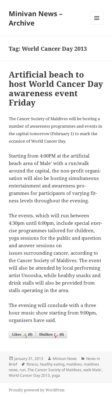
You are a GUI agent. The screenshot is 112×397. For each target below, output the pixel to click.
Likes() (22, 334)
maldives (74, 364)
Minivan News (65, 358)
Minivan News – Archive (36, 18)
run (23, 369)
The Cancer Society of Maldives (54, 369)
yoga (56, 375)
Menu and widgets (97, 24)
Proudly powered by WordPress (36, 390)
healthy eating (52, 364)
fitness (32, 364)
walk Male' (92, 369)
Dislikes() (51, 334)
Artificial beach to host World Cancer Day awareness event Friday (56, 88)
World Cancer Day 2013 (29, 375)
